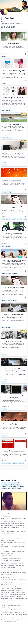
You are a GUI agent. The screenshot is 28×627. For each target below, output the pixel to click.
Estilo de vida (21, 463)
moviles (3, 219)
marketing (4, 137)
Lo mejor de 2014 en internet (14, 179)
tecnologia (4, 56)
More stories (21, 468)
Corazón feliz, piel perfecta (14, 43)
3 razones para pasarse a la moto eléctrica (14, 314)
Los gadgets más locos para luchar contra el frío (14, 151)
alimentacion (14, 273)
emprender (14, 219)
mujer (3, 110)
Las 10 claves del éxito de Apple (14, 341)
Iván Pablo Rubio (7, 18)
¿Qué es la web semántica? (14, 124)
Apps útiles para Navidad (14, 450)
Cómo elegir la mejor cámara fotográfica (14, 368)
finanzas (25, 219)
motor (3, 246)
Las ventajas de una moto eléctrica (14, 233)
